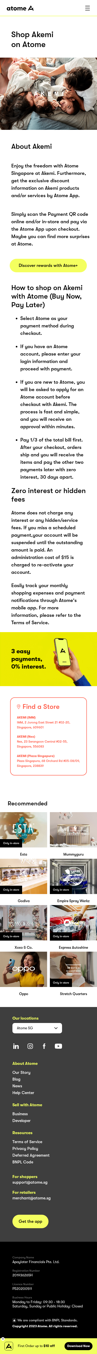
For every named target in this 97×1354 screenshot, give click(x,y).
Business (20, 1114)
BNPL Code (22, 1162)
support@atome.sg (30, 1182)
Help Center (23, 1092)
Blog (16, 1079)
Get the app (30, 1221)
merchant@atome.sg (31, 1198)
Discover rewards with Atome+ (48, 265)
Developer (21, 1120)
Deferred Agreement (31, 1155)
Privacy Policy (25, 1148)
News (17, 1086)
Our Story (21, 1072)
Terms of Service (27, 1142)
